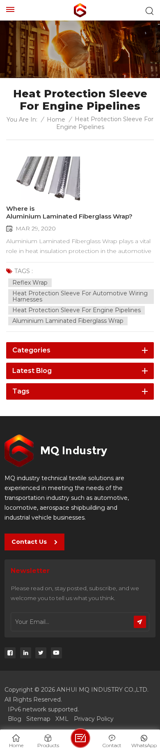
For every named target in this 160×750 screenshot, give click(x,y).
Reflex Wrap (30, 282)
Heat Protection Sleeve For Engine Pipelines (76, 310)
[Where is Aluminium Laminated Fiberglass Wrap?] (43, 178)
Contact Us (29, 541)
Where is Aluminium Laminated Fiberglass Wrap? (69, 213)
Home (56, 120)
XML (62, 718)
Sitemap (38, 718)
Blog (14, 718)
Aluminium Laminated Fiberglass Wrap (67, 320)
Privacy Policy (94, 718)
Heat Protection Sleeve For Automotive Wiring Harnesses (80, 296)
